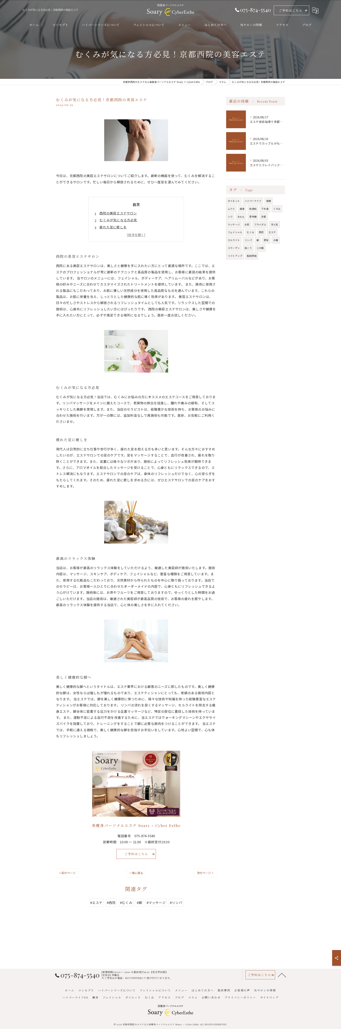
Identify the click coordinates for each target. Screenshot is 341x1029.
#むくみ (126, 902)
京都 (263, 216)
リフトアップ (235, 255)
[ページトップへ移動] (282, 975)
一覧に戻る (136, 873)
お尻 (247, 224)
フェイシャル (235, 232)
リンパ (248, 240)
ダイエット (234, 200)
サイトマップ (269, 997)
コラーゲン (234, 248)
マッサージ (234, 224)
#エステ (96, 902)
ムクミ (231, 208)
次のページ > (205, 873)
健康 (268, 200)
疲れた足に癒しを (113, 227)
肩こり (248, 248)
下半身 (265, 208)
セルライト (234, 240)
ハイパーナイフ (253, 200)
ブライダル (260, 224)
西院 (261, 232)
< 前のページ (67, 873)
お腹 (275, 240)
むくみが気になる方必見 (118, 220)
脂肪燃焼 (252, 255)
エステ (272, 232)
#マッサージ (156, 902)
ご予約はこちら (290, 10)
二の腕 (260, 248)
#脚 (139, 902)
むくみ (250, 232)
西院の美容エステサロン (118, 213)
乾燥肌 (253, 208)
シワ (230, 216)
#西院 (111, 902)
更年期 (253, 216)
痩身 (242, 208)
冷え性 (274, 224)
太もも (241, 216)
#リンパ (176, 902)
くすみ (277, 208)
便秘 (266, 240)
